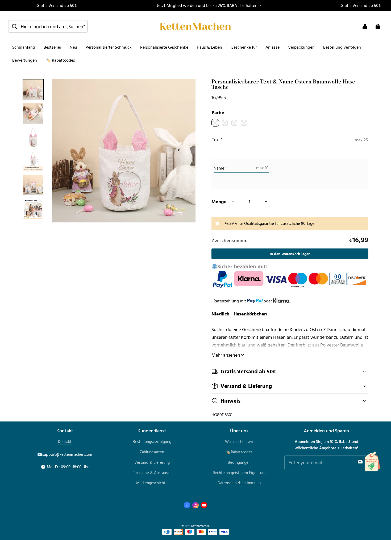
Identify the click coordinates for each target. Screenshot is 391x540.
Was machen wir (239, 441)
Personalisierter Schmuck (109, 47)
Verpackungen (301, 47)
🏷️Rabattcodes (239, 452)
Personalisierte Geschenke (164, 47)
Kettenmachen (200, 526)
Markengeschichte (152, 483)
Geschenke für (244, 47)
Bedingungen (239, 462)
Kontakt (65, 441)
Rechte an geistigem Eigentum (239, 473)
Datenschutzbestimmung (239, 483)
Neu (73, 47)
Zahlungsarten (152, 452)
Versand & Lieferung (152, 462)
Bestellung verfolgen (342, 47)
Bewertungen (24, 60)
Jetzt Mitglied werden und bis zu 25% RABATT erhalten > (209, 5)
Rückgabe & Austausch (152, 473)
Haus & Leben (209, 47)
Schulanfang (23, 47)
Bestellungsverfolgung (152, 441)
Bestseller (52, 47)
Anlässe (272, 47)
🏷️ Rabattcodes (60, 60)
